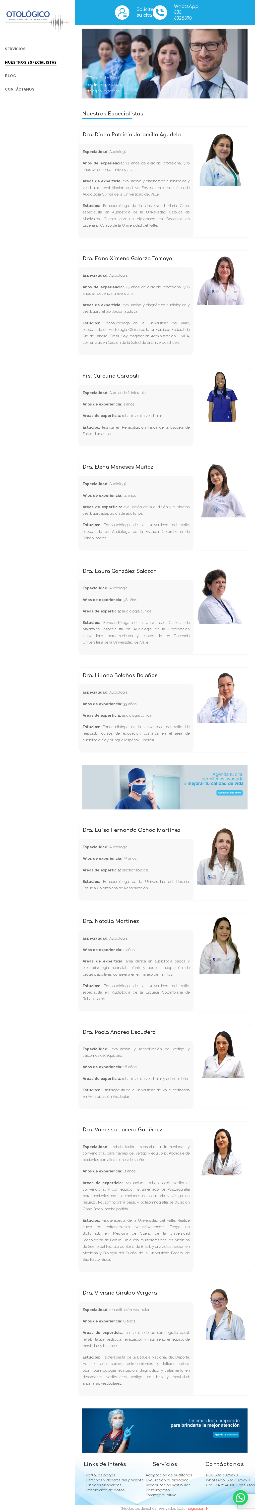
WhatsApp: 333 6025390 (227, 1480)
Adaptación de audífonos (168, 1475)
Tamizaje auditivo (161, 1495)
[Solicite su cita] (122, 12)
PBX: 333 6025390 (221, 1475)
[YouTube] (17, 112)
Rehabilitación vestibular (167, 1485)
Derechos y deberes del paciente (108, 1480)
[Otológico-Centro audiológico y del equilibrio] (37, 21)
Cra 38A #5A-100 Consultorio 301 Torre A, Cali (228, 1485)
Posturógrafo (157, 1490)
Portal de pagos (100, 1475)
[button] (240, 1497)
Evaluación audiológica (167, 1480)
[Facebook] (6, 112)
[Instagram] (29, 112)
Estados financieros (103, 1485)
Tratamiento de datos (105, 1490)
